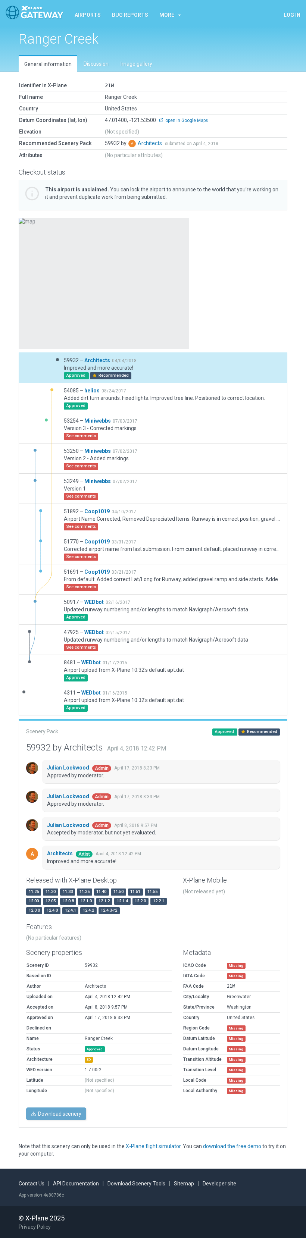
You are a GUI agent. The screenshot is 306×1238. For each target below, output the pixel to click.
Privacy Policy (35, 1227)
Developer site (219, 1184)
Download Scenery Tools (136, 1184)
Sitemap (184, 1184)
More (166, 15)
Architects (150, 143)
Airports (88, 15)
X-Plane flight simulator (153, 1146)
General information (48, 64)
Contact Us (31, 1184)
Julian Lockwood (68, 768)
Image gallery (136, 64)
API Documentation (76, 1184)
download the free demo (232, 1146)
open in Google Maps (186, 120)
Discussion (96, 64)
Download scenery (59, 1114)
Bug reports (130, 15)
